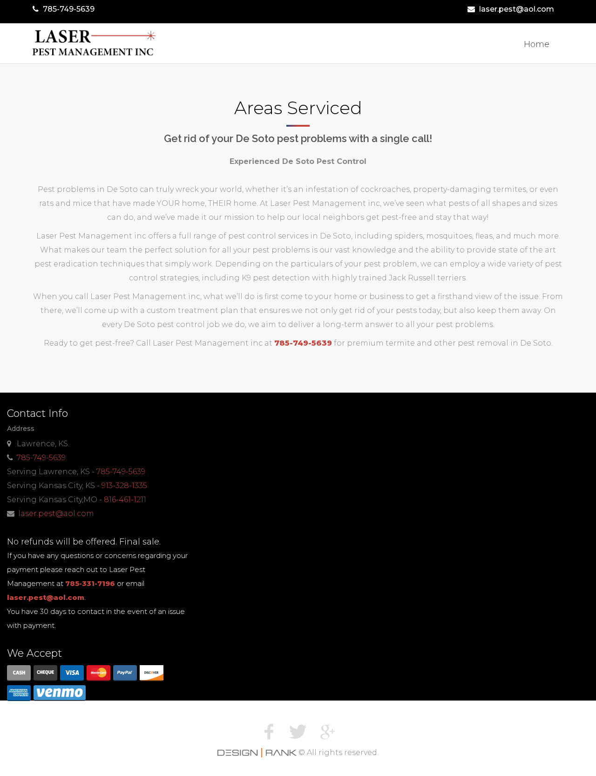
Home (536, 44)
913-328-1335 (124, 485)
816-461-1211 (125, 499)
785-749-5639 (69, 9)
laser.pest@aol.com (516, 9)
